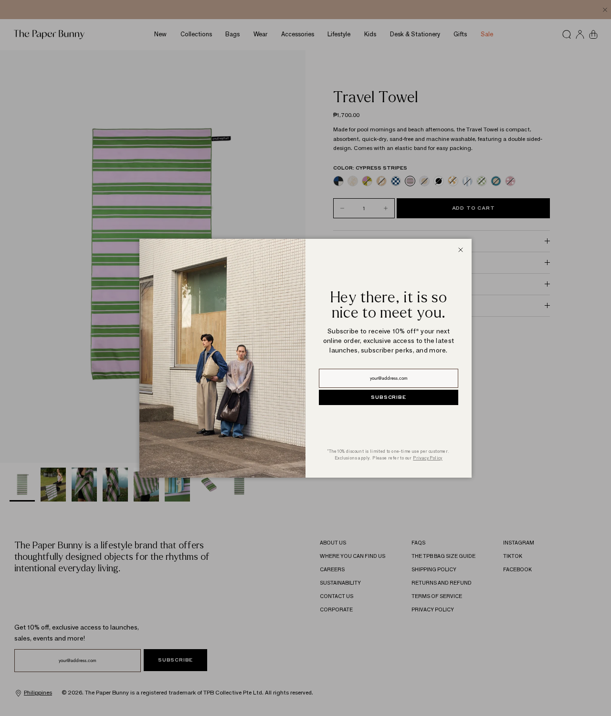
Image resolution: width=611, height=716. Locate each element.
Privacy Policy (427, 457)
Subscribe (388, 397)
